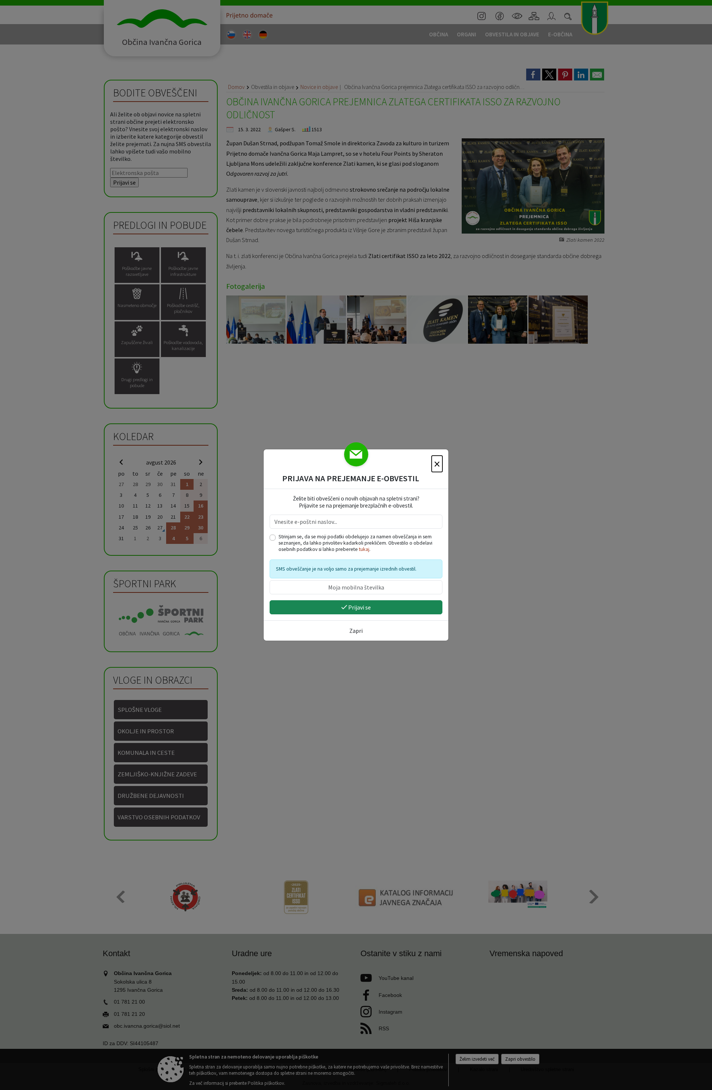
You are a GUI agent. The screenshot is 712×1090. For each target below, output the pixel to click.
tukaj (364, 549)
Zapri (356, 630)
